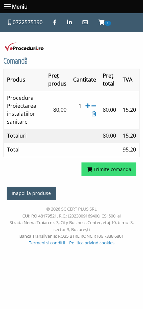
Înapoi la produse (31, 193)
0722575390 (27, 22)
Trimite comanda (111, 169)
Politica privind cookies (91, 243)
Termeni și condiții (47, 243)
